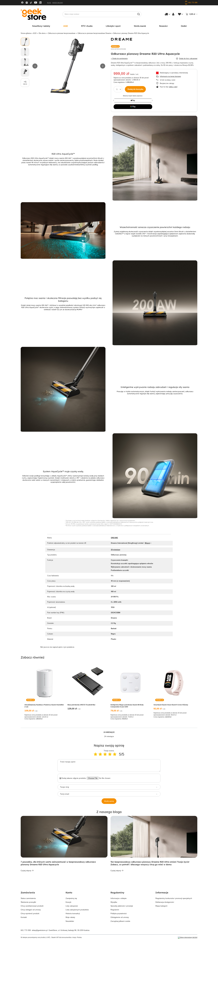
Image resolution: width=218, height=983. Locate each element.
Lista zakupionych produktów (77, 910)
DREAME (114, 538)
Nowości (163, 26)
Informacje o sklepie (119, 898)
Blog (49, 2)
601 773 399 (26, 930)
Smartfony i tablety (41, 26)
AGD (65, 26)
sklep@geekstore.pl (40, 930)
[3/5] (105, 754)
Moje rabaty (70, 917)
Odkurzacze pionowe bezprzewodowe (61, 33)
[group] (69, 66)
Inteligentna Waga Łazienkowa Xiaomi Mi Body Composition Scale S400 (127, 706)
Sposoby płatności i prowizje (122, 906)
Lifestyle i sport (113, 26)
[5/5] (114, 754)
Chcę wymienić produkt (30, 913)
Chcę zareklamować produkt (32, 906)
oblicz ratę (173, 87)
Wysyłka (114, 902)
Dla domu (42, 33)
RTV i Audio (87, 26)
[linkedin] (40, 3)
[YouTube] (36, 3)
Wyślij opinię (109, 801)
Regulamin (115, 910)
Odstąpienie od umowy (120, 917)
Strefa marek (140, 26)
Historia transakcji (73, 913)
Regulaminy (117, 892)
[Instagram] (26, 3)
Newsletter (70, 921)
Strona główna (26, 33)
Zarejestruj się (71, 898)
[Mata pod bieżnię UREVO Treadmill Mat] (87, 683)
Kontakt (24, 917)
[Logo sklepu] (33, 14)
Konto (69, 892)
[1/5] (95, 754)
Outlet (184, 26)
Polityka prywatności (119, 913)
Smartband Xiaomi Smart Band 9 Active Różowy (171, 705)
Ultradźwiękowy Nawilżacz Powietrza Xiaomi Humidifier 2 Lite (44, 706)
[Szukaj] (138, 14)
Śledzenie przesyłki (28, 902)
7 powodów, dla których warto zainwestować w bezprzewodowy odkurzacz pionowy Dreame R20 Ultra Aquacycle (58, 863)
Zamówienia (28, 892)
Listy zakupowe (72, 906)
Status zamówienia (28, 898)
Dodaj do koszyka (135, 89)
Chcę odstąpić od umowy (31, 910)
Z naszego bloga (109, 812)
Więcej (147, 543)
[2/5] (100, 754)
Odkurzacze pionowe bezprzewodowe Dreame (94, 33)
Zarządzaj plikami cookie (120, 921)
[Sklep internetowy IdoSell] (187, 938)
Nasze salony (57, 2)
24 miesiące (115, 550)
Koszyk (68, 902)
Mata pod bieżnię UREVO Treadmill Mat (81, 705)
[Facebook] (22, 3)
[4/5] (110, 754)
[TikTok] (31, 3)
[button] (34, 66)
